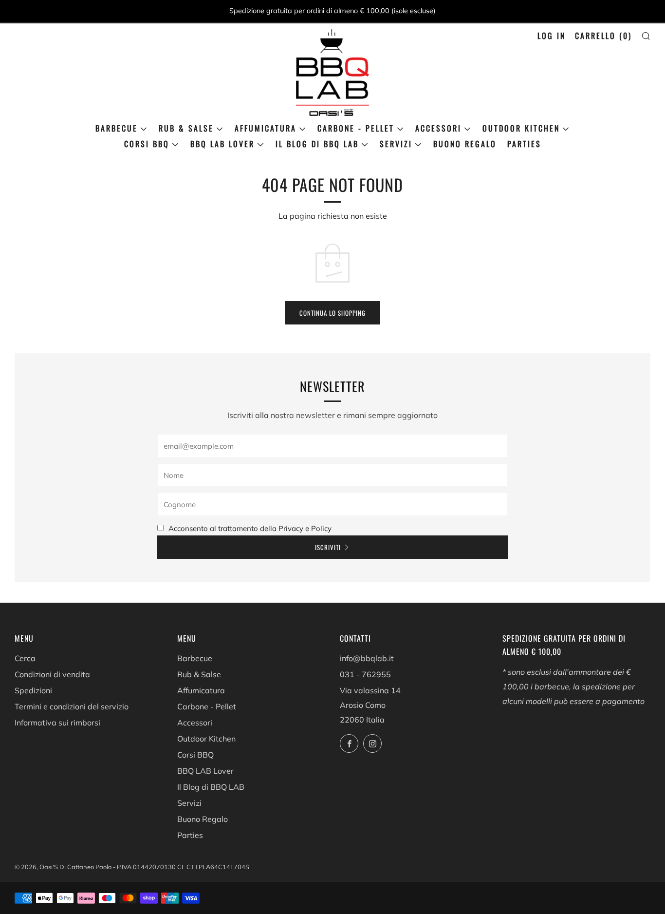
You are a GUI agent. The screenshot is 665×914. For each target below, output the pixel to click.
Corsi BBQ (146, 144)
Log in (551, 35)
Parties (524, 144)
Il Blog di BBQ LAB (317, 144)
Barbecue (116, 128)
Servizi (396, 144)
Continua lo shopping (332, 313)
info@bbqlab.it (367, 658)
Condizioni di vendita (52, 674)
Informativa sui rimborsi (57, 722)
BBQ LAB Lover (222, 144)
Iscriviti (328, 547)
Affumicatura (265, 128)
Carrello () (603, 35)
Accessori (438, 128)
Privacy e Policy (305, 528)
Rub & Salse (186, 128)
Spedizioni (33, 690)
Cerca (25, 658)
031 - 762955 (365, 674)
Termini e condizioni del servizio (72, 706)
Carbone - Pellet (355, 128)
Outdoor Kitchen (521, 128)
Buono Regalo (465, 144)
